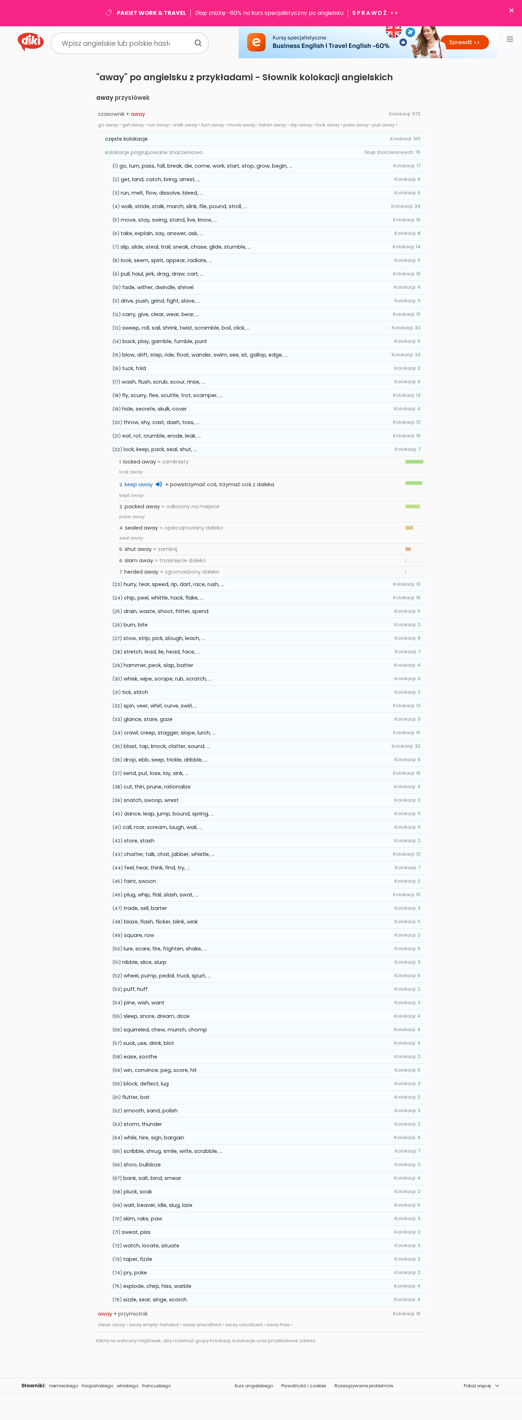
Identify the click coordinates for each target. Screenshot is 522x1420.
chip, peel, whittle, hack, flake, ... (163, 597)
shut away (138, 549)
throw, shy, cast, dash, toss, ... (161, 422)
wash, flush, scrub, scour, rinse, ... (163, 381)
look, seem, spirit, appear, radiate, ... (166, 260)
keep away (139, 484)
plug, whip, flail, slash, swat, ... (161, 894)
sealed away (141, 527)
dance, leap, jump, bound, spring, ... (169, 813)
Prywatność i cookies (303, 1386)
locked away (139, 461)
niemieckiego (63, 1386)
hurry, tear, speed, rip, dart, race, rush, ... (174, 584)
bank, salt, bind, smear (152, 1178)
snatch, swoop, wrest (151, 800)
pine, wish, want (144, 1002)
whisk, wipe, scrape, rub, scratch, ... (168, 678)
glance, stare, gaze (148, 719)
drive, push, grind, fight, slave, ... (160, 300)
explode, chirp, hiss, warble (157, 1286)
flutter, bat (135, 1097)
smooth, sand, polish (151, 1110)
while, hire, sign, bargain (154, 1137)
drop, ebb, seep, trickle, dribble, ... (165, 759)
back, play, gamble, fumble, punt (165, 341)
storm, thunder (143, 1124)
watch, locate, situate (151, 1245)
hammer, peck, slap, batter (158, 665)
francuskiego (156, 1386)
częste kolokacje (126, 138)
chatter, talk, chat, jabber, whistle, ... (169, 854)
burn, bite (136, 624)
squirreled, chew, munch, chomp (165, 1029)
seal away (131, 538)
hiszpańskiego (97, 1386)
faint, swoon (140, 881)
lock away (131, 471)
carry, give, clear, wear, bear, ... (160, 314)
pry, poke (135, 1272)
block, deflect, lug (146, 1083)
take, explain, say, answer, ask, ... (162, 233)
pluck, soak (138, 1191)
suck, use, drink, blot (148, 1043)
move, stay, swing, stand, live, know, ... (169, 219)
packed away (142, 506)
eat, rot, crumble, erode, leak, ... (161, 435)
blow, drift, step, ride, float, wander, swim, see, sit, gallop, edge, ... (205, 354)
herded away (141, 571)
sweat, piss (136, 1232)
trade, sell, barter (145, 908)
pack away (132, 516)
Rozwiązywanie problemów (364, 1386)
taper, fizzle (137, 1259)
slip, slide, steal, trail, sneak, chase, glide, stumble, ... (185, 246)
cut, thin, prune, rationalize (157, 786)
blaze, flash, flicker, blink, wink (161, 921)
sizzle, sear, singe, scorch (155, 1299)
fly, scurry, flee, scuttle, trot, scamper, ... (172, 395)
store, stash (139, 840)
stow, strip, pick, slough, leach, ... (164, 638)
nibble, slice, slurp (144, 962)
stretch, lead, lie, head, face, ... (162, 651)
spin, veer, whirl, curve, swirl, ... (160, 705)
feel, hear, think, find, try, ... (157, 867)
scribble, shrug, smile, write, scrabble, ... (173, 1151)
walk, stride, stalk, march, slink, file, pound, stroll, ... (184, 206)
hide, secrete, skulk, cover (154, 408)
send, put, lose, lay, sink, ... (155, 773)
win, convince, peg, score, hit (160, 1070)
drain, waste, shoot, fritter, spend (166, 611)
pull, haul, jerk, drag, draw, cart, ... (162, 273)
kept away (131, 495)
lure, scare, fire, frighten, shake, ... (165, 948)
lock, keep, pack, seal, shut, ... (160, 449)
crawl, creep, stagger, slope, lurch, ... (170, 732)
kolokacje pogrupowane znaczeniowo (154, 152)
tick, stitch (135, 692)
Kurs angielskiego (254, 1386)
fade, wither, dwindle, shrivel (158, 287)
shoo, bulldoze (142, 1164)
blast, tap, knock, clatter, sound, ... (167, 746)
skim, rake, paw (142, 1218)
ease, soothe (140, 1056)
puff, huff (136, 989)
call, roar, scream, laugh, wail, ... (162, 827)
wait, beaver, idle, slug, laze (158, 1205)
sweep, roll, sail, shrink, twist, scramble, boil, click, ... (186, 327)
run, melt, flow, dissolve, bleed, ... (162, 192)
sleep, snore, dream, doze (157, 1016)
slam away (139, 560)
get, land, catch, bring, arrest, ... (160, 179)
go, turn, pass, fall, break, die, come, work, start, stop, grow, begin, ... (205, 165)
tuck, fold (134, 368)
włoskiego (127, 1386)
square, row (139, 935)
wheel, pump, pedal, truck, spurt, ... (167, 975)
